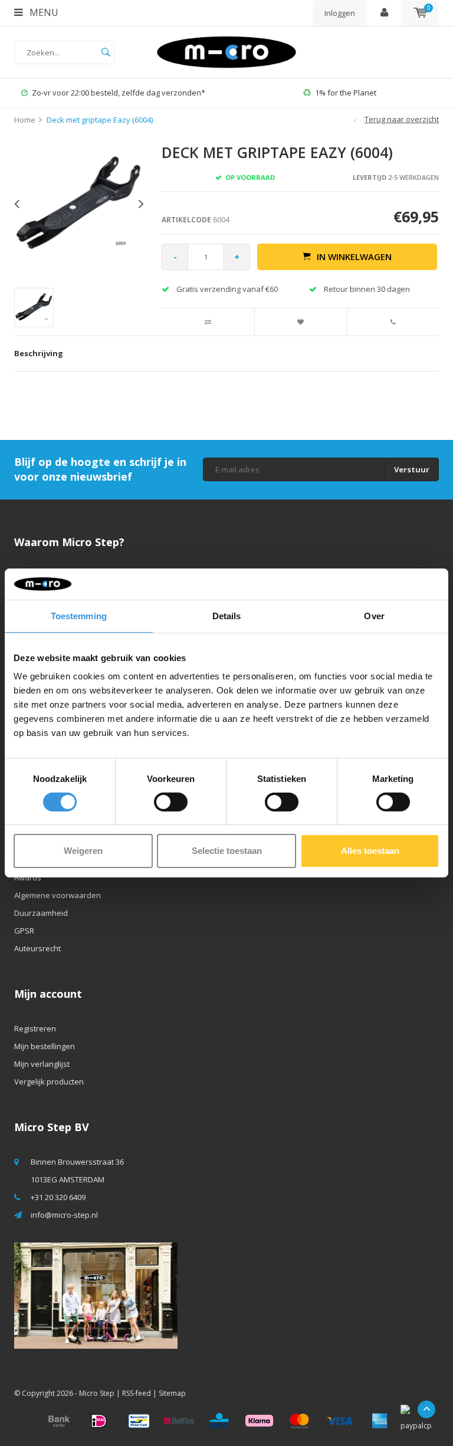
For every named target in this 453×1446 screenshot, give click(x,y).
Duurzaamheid (41, 913)
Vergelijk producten (49, 1081)
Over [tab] (374, 615)
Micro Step (96, 1393)
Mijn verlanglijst (42, 1064)
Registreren (35, 1028)
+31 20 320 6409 (58, 1197)
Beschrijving (38, 353)
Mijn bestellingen (44, 1046)
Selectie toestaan (227, 851)
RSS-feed (136, 1393)
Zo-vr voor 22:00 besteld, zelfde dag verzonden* (118, 92)
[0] (420, 13)
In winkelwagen (354, 256)
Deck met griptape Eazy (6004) (100, 119)
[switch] (171, 802)
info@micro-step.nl (64, 1215)
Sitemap (172, 1393)
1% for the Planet (345, 92)
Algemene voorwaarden (57, 895)
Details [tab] (226, 615)
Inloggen (339, 13)
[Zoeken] (105, 52)
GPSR (24, 930)
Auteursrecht (37, 948)
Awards (27, 877)
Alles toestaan (370, 851)
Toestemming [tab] (79, 615)
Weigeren (83, 851)
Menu (42, 12)
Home (24, 119)
